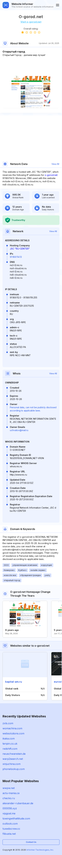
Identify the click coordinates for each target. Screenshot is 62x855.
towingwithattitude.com (16, 818)
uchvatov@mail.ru (19, 430)
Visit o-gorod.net (31, 21)
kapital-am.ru (13, 681)
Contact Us (31, 842)
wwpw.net (9, 788)
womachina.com (12, 728)
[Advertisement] (31, 66)
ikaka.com (9, 738)
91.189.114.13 (16, 257)
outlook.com (10, 823)
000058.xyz (10, 808)
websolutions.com (13, 733)
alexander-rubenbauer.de (18, 803)
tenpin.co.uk (10, 743)
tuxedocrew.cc (11, 828)
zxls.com (8, 723)
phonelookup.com (14, 769)
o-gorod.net (51, 175)
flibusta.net (9, 833)
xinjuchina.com (12, 763)
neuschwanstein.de (14, 753)
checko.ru (9, 798)
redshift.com (10, 748)
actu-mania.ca (11, 793)
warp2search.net (13, 758)
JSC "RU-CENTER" (20, 248)
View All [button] (55, 164)
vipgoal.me (9, 813)
